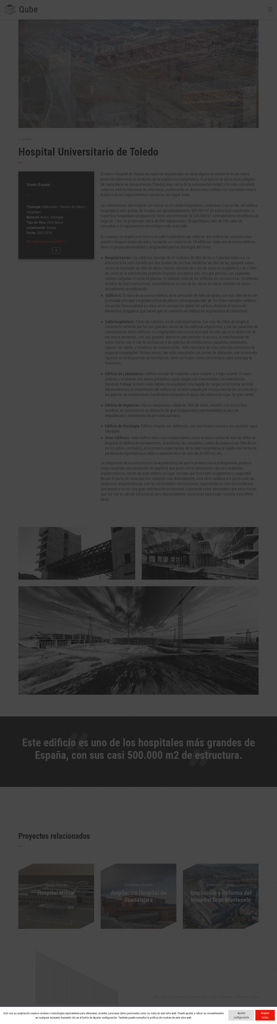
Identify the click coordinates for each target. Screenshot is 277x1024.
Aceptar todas (265, 1015)
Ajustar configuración (241, 1015)
